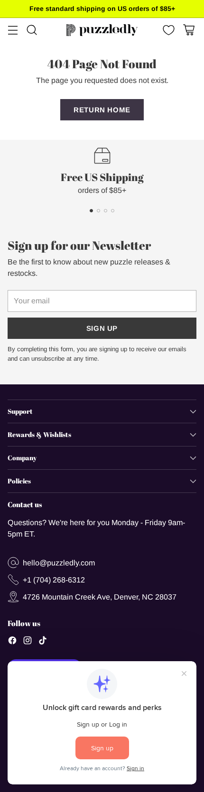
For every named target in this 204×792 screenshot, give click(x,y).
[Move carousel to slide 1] (91, 210)
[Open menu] (12, 30)
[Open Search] (31, 30)
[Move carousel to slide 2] (98, 210)
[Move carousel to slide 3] (105, 210)
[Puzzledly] (102, 30)
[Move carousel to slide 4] (112, 210)
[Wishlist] (167, 30)
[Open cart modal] (188, 30)
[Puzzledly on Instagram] (27, 642)
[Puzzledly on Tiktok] (42, 642)
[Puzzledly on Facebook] (12, 642)
